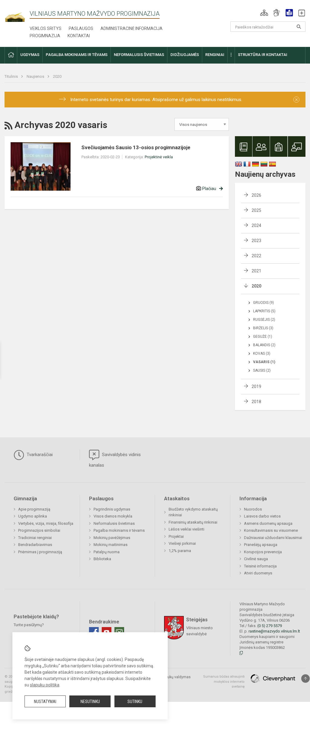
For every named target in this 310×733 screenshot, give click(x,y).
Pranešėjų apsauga (260, 544)
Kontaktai (79, 35)
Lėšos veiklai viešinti (186, 529)
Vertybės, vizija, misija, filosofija (45, 523)
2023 (256, 240)
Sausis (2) (262, 370)
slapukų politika (44, 684)
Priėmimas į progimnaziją (40, 552)
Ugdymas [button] (29, 54)
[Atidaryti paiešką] (299, 27)
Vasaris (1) (264, 362)
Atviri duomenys (258, 573)
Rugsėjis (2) (264, 319)
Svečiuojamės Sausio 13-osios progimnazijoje (135, 147)
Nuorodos (253, 509)
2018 (256, 401)
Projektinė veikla (159, 157)
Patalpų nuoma (107, 552)
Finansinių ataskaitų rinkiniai (193, 522)
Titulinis (12, 76)
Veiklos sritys (45, 28)
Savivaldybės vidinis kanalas (115, 460)
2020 (57, 76)
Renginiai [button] (214, 54)
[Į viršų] (305, 678)
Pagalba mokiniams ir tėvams (119, 530)
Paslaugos (81, 28)
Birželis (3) (263, 328)
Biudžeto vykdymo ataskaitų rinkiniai (193, 512)
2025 (256, 210)
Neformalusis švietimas (114, 523)
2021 (256, 270)
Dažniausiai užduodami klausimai (273, 537)
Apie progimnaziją (34, 509)
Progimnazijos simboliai (39, 530)
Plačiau (209, 188)
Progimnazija (45, 35)
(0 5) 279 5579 (269, 625)
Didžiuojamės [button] (184, 54)
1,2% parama (180, 550)
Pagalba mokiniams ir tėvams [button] (76, 54)
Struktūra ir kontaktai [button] (262, 54)
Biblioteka (102, 559)
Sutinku (134, 701)
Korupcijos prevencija (263, 552)
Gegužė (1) (262, 336)
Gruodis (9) (263, 303)
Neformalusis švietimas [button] (139, 54)
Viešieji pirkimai (182, 543)
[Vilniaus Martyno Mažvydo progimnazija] (17, 14)
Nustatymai (45, 701)
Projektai (176, 536)
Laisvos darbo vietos (262, 516)
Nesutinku (90, 701)
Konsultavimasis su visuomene (271, 530)
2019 (256, 386)
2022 (256, 255)
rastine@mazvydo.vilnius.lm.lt (274, 631)
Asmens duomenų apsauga (268, 523)
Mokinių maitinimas (110, 544)
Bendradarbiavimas (35, 544)
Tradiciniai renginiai (35, 537)
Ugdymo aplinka (32, 516)
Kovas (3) (261, 353)
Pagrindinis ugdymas (112, 509)
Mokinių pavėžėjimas (112, 537)
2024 (256, 225)
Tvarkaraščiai (39, 454)
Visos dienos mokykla (113, 516)
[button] (264, 12)
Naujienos (36, 76)
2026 (256, 195)
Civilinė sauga (256, 559)
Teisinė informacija (260, 566)
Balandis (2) (264, 345)
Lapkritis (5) (264, 311)
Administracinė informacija (132, 28)
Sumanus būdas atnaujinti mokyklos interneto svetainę (224, 682)
